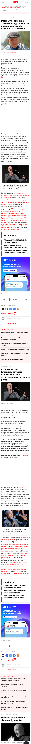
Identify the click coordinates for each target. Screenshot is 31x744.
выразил (20, 487)
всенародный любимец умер (11, 229)
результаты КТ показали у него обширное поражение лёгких (15, 544)
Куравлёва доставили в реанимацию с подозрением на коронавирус (15, 195)
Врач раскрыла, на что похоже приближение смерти (14, 344)
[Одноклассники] (18, 309)
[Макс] (6, 309)
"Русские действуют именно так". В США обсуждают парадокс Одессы (13, 679)
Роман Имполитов (7, 293)
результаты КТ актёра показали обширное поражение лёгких (14, 220)
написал (25, 455)
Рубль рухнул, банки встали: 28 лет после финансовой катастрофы (13, 338)
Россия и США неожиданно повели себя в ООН (15, 349)
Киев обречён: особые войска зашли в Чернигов (12, 360)
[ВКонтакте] (14, 309)
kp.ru (2, 77)
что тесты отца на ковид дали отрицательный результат (15, 202)
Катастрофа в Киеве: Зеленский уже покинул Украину (14, 354)
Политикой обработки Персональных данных (12, 7)
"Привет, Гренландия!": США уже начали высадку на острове (13, 702)
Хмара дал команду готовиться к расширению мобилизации (15, 697)
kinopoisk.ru (13, 52)
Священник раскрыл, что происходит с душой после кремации (15, 333)
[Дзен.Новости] (2, 309)
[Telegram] (10, 309)
